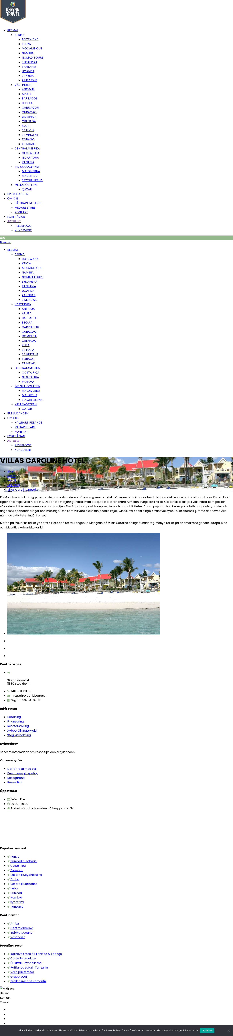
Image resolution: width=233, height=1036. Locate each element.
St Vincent (30, 135)
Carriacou (30, 107)
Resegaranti (16, 778)
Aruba (26, 94)
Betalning (14, 717)
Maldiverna (31, 171)
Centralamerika (27, 148)
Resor (11, 476)
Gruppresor (18, 977)
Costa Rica (30, 153)
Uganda (28, 71)
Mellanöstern (26, 185)
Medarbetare (25, 207)
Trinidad (28, 144)
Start (11, 471)
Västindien (23, 85)
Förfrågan (16, 217)
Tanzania (29, 67)
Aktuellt (14, 221)
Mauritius (29, 176)
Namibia (28, 53)
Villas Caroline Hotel (21, 490)
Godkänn (207, 1030)
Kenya (26, 44)
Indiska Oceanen (27, 167)
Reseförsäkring (18, 726)
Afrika (20, 35)
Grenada (29, 121)
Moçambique (32, 48)
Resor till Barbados (23, 884)
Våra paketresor (22, 972)
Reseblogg (23, 226)
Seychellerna (32, 180)
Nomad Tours (32, 57)
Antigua (28, 89)
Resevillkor (15, 782)
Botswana (30, 39)
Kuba (25, 126)
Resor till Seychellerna (26, 875)
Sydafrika (29, 62)
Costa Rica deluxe (23, 958)
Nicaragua (30, 157)
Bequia (27, 103)
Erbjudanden (17, 194)
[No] (228, 1030)
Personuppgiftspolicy (22, 773)
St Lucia (28, 130)
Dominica (29, 117)
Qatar (27, 189)
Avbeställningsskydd (22, 730)
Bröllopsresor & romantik (28, 981)
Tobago (28, 139)
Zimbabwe (29, 80)
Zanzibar (28, 76)
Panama (28, 162)
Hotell (11, 480)
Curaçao (29, 112)
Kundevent (23, 230)
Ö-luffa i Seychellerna (26, 963)
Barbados (29, 98)
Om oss (13, 198)
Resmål (12, 30)
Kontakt (21, 212)
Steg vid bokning (19, 735)
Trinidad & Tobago (23, 861)
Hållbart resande (28, 203)
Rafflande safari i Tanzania (29, 967)
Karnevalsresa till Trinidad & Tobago (36, 954)
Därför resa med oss (22, 769)
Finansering (15, 721)
